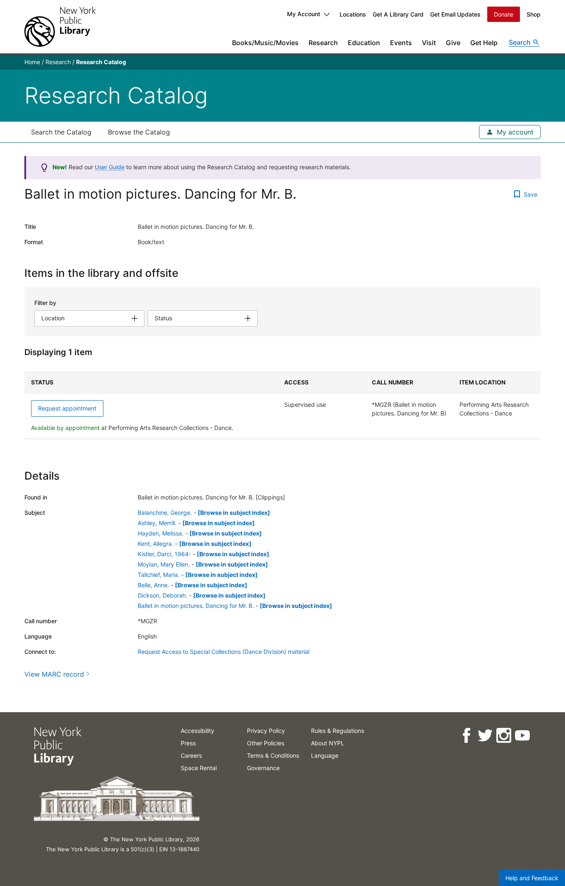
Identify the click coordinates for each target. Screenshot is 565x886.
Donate (503, 14)
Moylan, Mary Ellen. (164, 564)
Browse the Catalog (139, 132)
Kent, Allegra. (155, 543)
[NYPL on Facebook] (466, 735)
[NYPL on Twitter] (484, 735)
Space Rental (199, 767)
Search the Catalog (61, 132)
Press (188, 743)
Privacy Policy (266, 730)
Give (453, 42)
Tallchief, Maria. (159, 574)
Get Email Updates (455, 14)
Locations (353, 14)
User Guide (109, 166)
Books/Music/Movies (265, 42)
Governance (263, 767)
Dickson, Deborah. (162, 595)
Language (324, 755)
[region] (282, 405)
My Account (303, 13)
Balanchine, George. (165, 512)
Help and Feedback (531, 877)
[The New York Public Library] (60, 27)
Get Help (484, 42)
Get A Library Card (398, 14)
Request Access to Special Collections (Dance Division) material (223, 651)
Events (401, 42)
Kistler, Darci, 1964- (164, 553)
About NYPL (327, 743)
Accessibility (197, 730)
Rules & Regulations (337, 730)
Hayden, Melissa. (161, 533)
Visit (429, 42)
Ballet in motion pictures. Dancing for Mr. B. (196, 605)
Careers (191, 755)
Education (364, 42)
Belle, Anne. (153, 584)
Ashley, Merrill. (157, 522)
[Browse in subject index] (234, 512)
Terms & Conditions (273, 755)
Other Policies (265, 743)
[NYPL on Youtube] (522, 735)
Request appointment (67, 408)
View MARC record (54, 674)
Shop (534, 14)
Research (323, 42)
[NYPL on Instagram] (503, 735)
